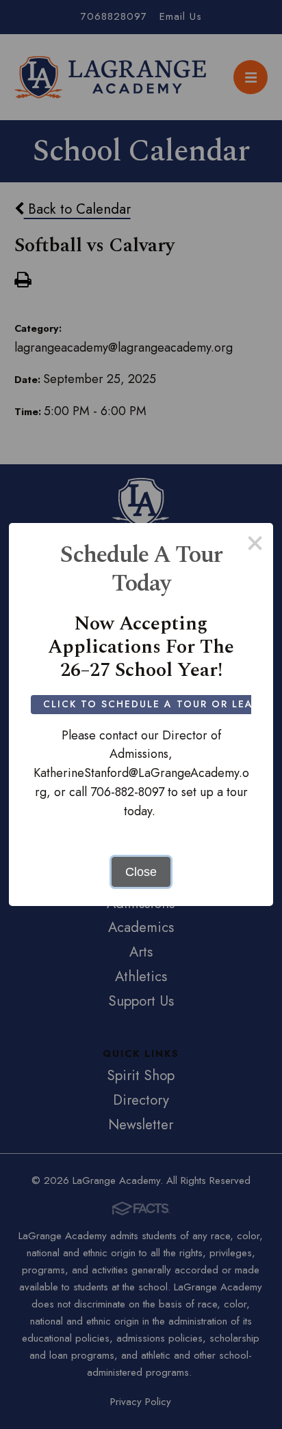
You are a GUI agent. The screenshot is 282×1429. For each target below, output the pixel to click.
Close (141, 872)
